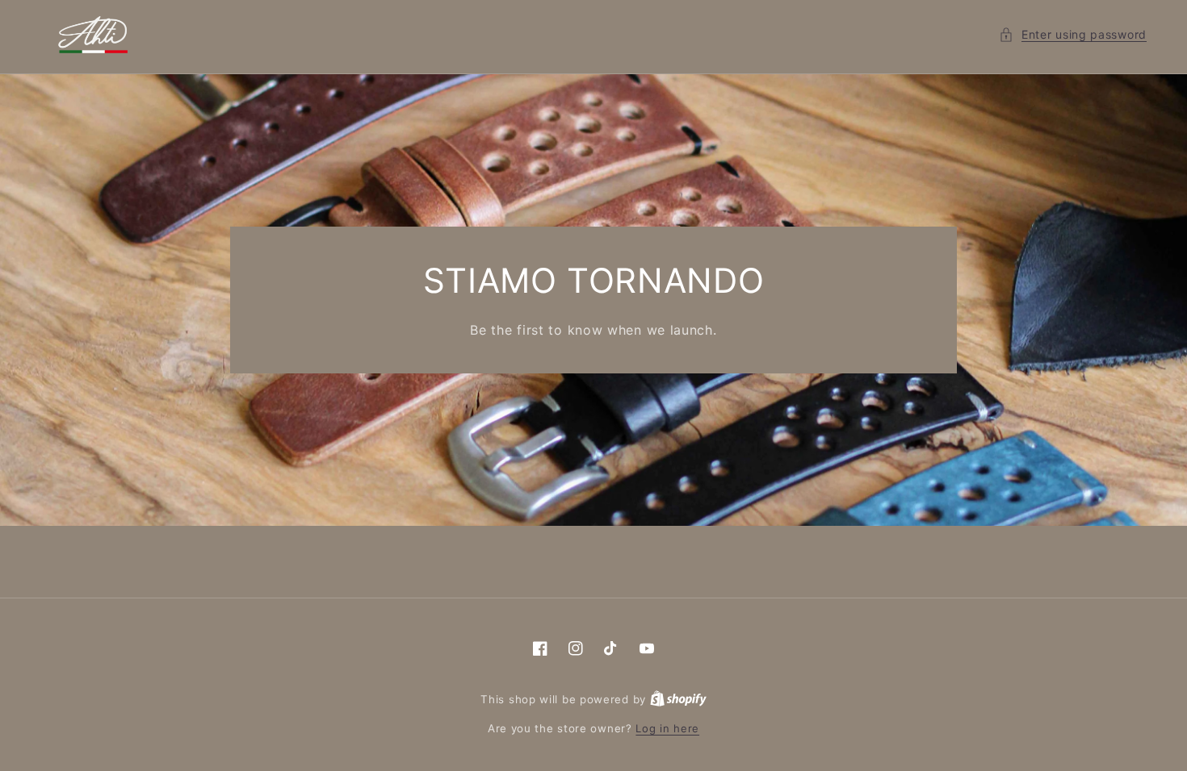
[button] (1073, 34)
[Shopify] (678, 699)
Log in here (667, 728)
